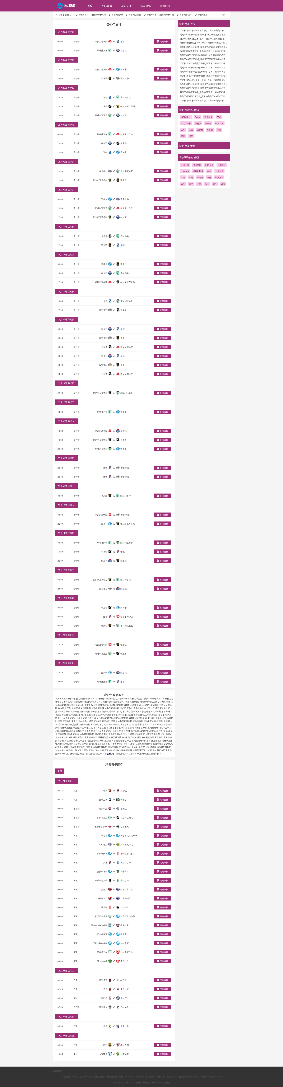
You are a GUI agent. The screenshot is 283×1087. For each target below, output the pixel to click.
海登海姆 (197, 165)
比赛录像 (209, 165)
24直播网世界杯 (99, 14)
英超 (76, 998)
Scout (197, 117)
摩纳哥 (200, 177)
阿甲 (76, 835)
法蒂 (183, 129)
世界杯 (200, 129)
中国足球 (185, 165)
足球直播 (106, 6)
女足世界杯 (186, 123)
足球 (223, 183)
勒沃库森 (219, 177)
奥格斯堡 (219, 171)
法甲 (207, 183)
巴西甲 (77, 808)
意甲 (76, 790)
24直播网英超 (82, 14)
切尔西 (210, 129)
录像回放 (165, 6)
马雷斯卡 (208, 117)
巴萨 (191, 135)
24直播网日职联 (133, 14)
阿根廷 (208, 123)
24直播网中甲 (150, 14)
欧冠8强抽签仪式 (186, 117)
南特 (209, 171)
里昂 (183, 183)
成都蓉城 (221, 165)
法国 (191, 129)
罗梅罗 (198, 123)
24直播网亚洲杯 (184, 14)
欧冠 (183, 135)
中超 (76, 1054)
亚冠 (191, 177)
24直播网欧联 (201, 14)
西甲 (76, 1026)
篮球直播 (126, 6)
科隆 (183, 177)
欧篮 (209, 177)
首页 (90, 6)
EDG (219, 117)
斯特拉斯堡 (198, 171)
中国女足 (219, 123)
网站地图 (166, 1082)
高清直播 (164, 41)
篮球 (191, 183)
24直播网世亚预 (166, 14)
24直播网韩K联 (116, 14)
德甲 (215, 183)
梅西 (219, 129)
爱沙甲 (77, 41)
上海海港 (185, 171)
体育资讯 (145, 6)
